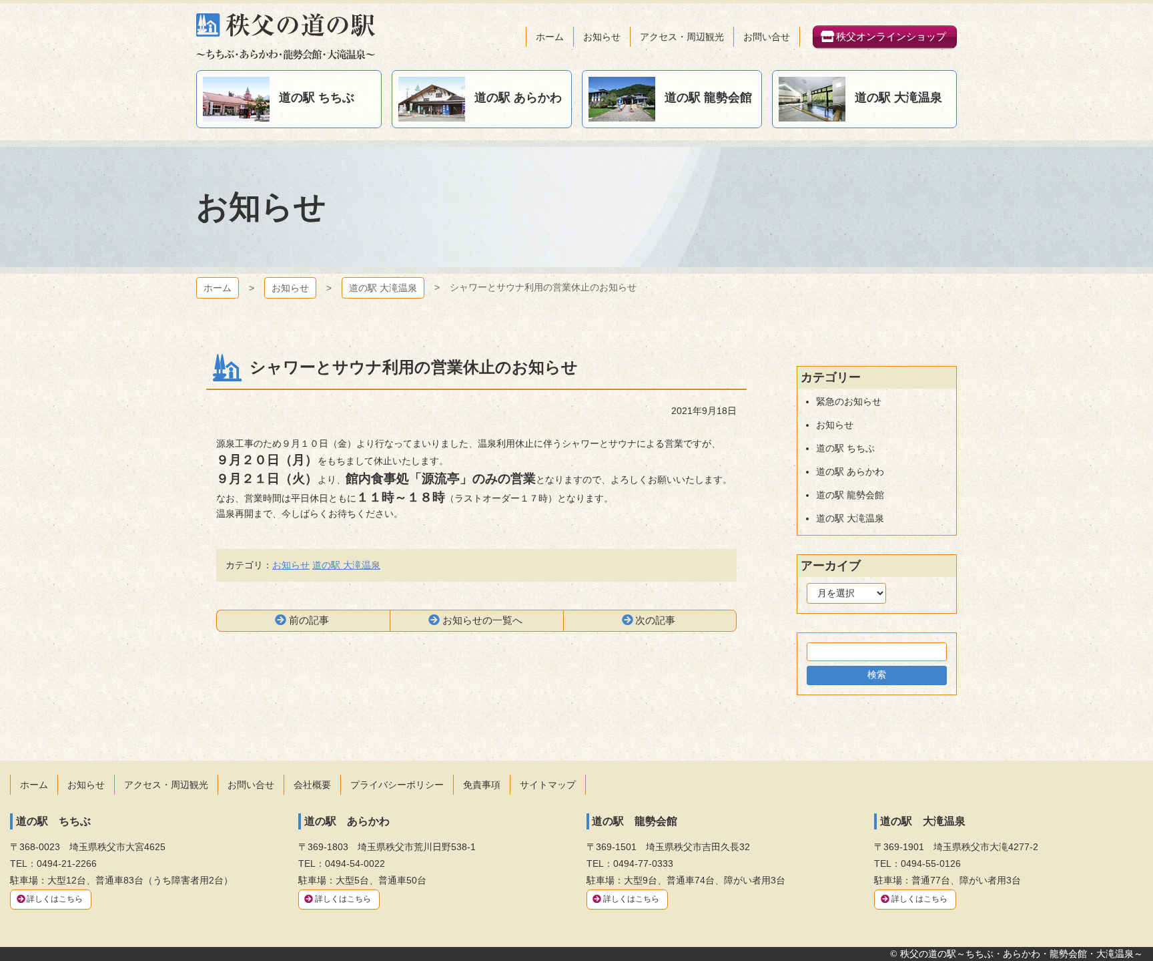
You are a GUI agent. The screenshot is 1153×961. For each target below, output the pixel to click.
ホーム (218, 287)
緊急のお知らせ (848, 401)
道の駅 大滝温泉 (383, 287)
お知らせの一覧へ (482, 620)
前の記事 (309, 620)
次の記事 (655, 620)
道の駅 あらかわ (850, 471)
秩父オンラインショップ (891, 36)
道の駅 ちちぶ (845, 448)
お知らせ (290, 287)
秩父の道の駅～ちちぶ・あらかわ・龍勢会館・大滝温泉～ (285, 36)
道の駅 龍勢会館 (850, 495)
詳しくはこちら (55, 899)
